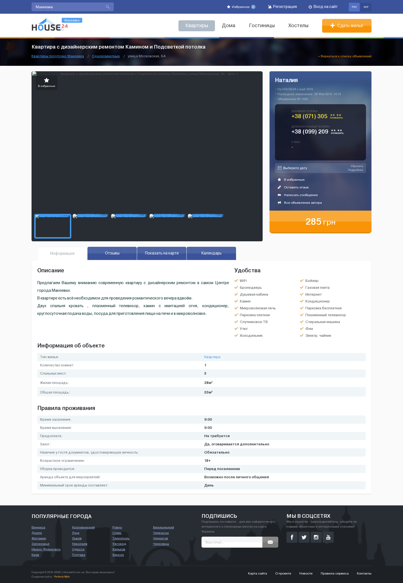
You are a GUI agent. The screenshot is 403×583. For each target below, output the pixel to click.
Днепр (37, 533)
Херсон (118, 555)
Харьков (118, 549)
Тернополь (120, 538)
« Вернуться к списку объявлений (344, 56)
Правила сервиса (335, 573)
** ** (336, 117)
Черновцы (161, 544)
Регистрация (284, 6)
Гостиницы (262, 25)
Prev (36, 141)
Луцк (76, 533)
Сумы (116, 533)
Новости (306, 573)
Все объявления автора (302, 202)
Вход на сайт (325, 6)
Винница (38, 527)
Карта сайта (257, 573)
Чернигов (160, 538)
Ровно (117, 527)
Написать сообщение (300, 195)
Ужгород (119, 544)
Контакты (364, 573)
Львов (77, 538)
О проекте (283, 573)
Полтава (78, 555)
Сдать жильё (349, 25)
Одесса (78, 549)
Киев (35, 555)
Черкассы (161, 533)
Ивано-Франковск (46, 549)
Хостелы (298, 25)
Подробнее (355, 169)
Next (258, 141)
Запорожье (40, 544)
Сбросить (357, 166)
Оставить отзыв (296, 187)
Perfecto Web (62, 576)
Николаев (79, 544)
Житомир (39, 538)
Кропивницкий (83, 527)
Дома (228, 25)
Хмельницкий (163, 527)
